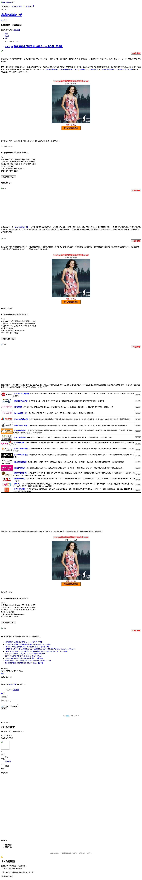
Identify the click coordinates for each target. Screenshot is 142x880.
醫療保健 (16, 690)
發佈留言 (4, 708)
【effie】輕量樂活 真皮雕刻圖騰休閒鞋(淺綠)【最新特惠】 (24, 658)
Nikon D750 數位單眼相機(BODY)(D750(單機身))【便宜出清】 (26, 654)
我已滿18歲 (5, 876)
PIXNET (56, 853)
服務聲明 (89, 853)
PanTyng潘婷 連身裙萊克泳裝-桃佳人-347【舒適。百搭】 (34, 46)
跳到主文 (4, 20)
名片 (6, 38)
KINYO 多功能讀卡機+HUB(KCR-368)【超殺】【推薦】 (23, 656)
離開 (11, 876)
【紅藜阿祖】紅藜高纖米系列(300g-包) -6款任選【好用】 (24, 642)
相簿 (6, 34)
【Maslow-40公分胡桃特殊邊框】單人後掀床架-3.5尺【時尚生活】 (27, 647)
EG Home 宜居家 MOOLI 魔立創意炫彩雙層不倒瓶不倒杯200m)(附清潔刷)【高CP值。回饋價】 (37, 651)
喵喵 (2, 673)
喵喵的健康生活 (11, 15)
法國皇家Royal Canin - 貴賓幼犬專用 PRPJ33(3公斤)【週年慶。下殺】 (28, 660)
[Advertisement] (71, 208)
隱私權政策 (82, 853)
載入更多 (4, 697)
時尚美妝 (17, 30)
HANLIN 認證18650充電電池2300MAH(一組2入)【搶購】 (24, 663)
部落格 (7, 36)
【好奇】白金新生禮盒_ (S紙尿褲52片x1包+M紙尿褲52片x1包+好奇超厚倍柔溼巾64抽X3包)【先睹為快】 (40, 649)
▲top (2, 693)
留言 (15, 684)
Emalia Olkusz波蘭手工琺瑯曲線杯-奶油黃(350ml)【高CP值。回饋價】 (28, 644)
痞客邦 (11, 684)
